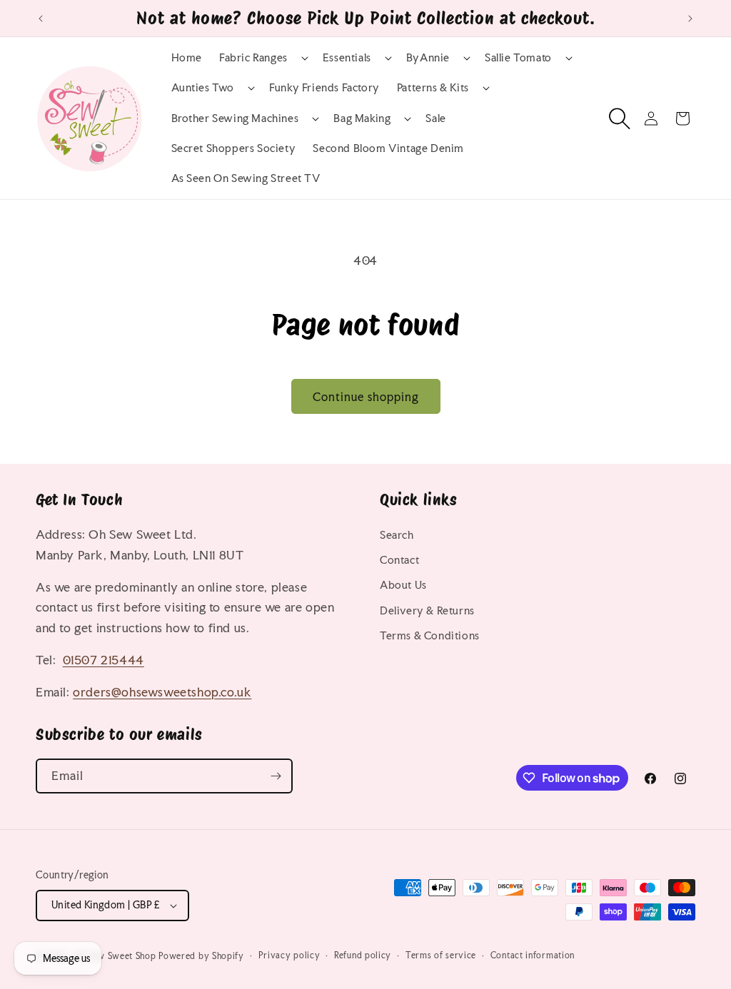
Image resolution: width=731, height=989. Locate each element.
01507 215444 (103, 659)
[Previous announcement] (40, 18)
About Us (403, 585)
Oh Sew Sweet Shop (115, 956)
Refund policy (362, 955)
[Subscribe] (275, 776)
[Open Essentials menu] (374, 57)
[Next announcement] (690, 18)
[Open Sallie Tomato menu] (555, 57)
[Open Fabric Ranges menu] (291, 57)
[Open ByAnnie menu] (453, 57)
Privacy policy (289, 955)
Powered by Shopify (201, 956)
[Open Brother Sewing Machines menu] (302, 118)
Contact (399, 560)
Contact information (532, 955)
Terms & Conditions (430, 635)
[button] (262, 58)
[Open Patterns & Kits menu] (472, 87)
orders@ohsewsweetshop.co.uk (162, 691)
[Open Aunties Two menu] (237, 87)
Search (397, 535)
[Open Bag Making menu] (394, 118)
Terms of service (440, 955)
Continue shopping (366, 397)
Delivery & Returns (427, 610)
